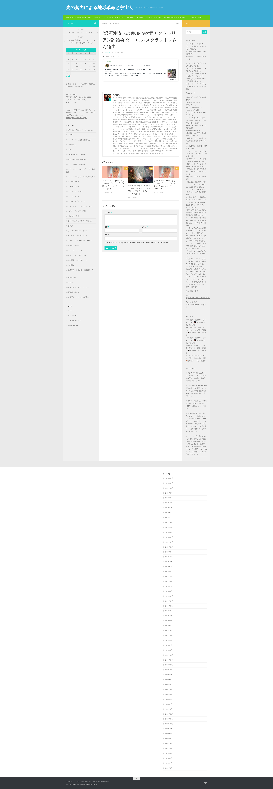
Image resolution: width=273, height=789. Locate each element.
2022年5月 (168, 572)
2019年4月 (168, 753)
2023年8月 (168, 498)
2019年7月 (168, 739)
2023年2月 (168, 527)
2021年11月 (169, 601)
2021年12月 (169, 596)
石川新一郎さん (73, 292)
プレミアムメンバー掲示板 (113, 18)
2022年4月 (168, 576)
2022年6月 (168, 567)
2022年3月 (168, 581)
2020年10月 (169, 665)
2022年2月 (168, 586)
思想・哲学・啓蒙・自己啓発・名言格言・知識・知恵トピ (196, 348)
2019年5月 (168, 748)
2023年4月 (168, 518)
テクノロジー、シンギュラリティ (80, 206)
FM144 (70, 135)
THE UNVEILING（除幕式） (77, 159)
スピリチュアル (73, 196)
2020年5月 (168, 689)
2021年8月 (168, 616)
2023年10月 (169, 488)
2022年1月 (168, 591)
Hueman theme (92, 784)
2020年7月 (168, 680)
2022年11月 (169, 542)
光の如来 (107, 52)
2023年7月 (168, 503)
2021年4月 (168, 635)
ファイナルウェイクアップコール (80, 221)
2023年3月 (168, 522)
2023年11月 (169, 483)
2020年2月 (168, 704)
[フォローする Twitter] (94, 23)
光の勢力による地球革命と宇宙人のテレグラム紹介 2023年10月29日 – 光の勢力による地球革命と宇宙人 (196, 449)
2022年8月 (168, 557)
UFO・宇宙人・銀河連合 (76, 164)
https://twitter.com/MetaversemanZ (198, 298)
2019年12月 (169, 714)
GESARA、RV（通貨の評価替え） (79, 140)
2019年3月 (168, 758)
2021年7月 (168, 621)
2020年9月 (168, 670)
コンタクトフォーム (195, 18)
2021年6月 (168, 626)
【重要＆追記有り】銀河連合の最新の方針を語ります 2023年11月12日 (196, 403)
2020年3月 (168, 699)
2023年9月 (168, 493)
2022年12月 (169, 537)
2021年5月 (168, 630)
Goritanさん (72, 145)
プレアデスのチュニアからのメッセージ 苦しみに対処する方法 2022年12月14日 (196, 375)
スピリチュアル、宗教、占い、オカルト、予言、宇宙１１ (196, 330)
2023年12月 (169, 478)
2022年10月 (169, 547)
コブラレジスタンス (75, 191)
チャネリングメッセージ (111, 23)
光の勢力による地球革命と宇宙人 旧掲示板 (144, 18)
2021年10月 (169, 606)
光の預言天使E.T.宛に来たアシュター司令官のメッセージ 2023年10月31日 (196, 416)
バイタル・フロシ (74, 216)
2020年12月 (169, 655)
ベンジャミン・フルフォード (78, 236)
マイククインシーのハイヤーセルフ (81, 241)
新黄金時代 (72, 277)
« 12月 (68, 76)
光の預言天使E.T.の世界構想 (174, 18)
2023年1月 (168, 532)
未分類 (70, 282)
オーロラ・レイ (73, 187)
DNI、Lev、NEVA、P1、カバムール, (80, 130)
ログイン (71, 311)
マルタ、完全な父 (74, 245)
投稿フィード (73, 315)
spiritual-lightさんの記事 (76, 154)
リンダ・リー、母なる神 (77, 255)
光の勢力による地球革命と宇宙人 (99, 7)
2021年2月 (168, 645)
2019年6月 (168, 743)
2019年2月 (168, 763)
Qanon (70, 150)
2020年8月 (168, 675)
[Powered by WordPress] (74, 784)
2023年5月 (168, 513)
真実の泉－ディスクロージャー (79, 287)
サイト (107, 234)
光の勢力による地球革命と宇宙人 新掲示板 (83, 18)
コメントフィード (74, 320)
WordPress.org (73, 325)
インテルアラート (74, 182)
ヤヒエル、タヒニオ (75, 250)
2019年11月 (169, 719)
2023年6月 (168, 508)
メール (145, 227)
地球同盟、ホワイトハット (77, 260)
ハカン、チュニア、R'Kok (77, 211)
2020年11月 (169, 660)
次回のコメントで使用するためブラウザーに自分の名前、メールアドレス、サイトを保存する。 (139, 243)
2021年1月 (168, 650)
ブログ (70, 226)
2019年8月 (168, 734)
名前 (107, 227)
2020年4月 (168, 694)
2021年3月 (168, 640)
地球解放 (71, 265)
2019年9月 (168, 729)
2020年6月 (168, 685)
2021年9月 (168, 611)
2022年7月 (168, 562)
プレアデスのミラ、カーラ (77, 231)
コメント (108, 212)
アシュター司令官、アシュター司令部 (81, 177)
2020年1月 (168, 709)
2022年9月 (168, 552)
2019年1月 (168, 768)
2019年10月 (169, 724)
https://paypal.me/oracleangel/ (76, 118)
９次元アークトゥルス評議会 (78, 297)
